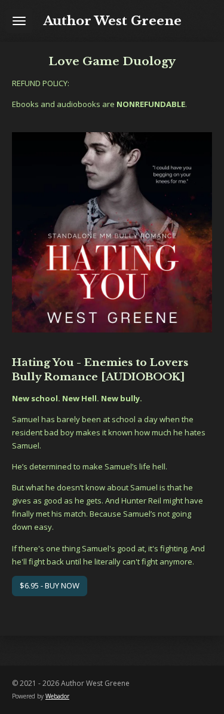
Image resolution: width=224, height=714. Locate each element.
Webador (57, 696)
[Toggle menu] (19, 21)
